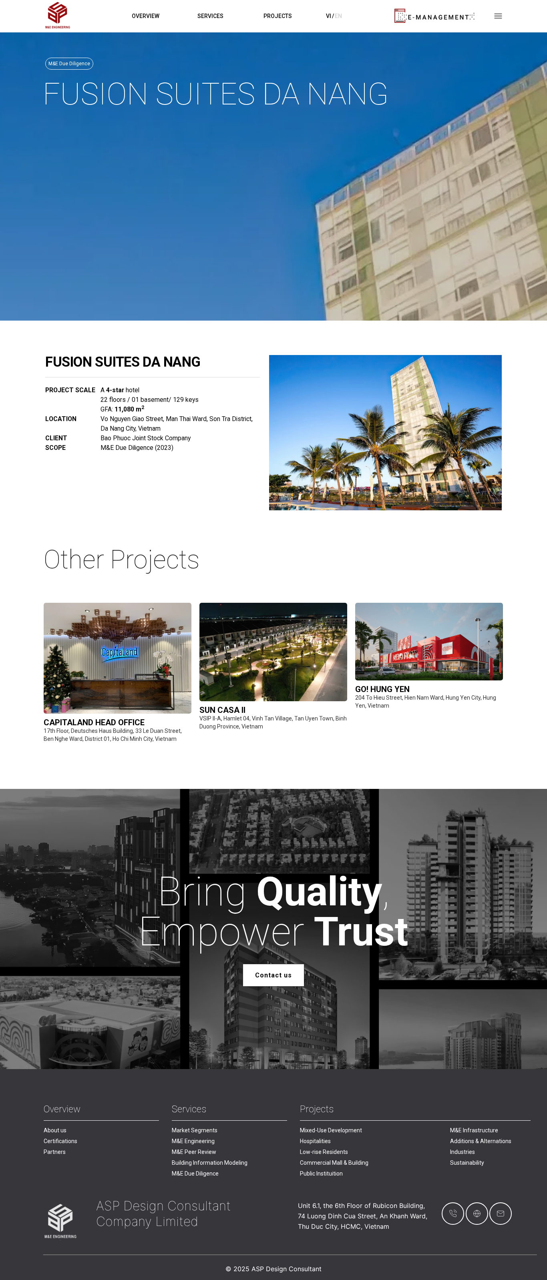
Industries (462, 1152)
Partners (55, 1152)
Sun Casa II (222, 710)
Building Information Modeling (209, 1163)
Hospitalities (315, 1141)
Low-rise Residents (324, 1152)
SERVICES (210, 16)
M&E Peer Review (194, 1152)
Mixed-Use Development (331, 1130)
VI (328, 16)
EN (338, 16)
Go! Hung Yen (382, 689)
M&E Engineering (193, 1141)
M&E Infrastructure (474, 1130)
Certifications (60, 1141)
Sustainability (467, 1163)
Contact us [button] (273, 975)
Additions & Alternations (480, 1141)
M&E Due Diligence (195, 1173)
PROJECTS (277, 16)
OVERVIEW (145, 16)
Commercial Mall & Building (334, 1163)
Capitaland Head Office (94, 722)
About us (55, 1130)
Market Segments (194, 1130)
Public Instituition (321, 1173)
